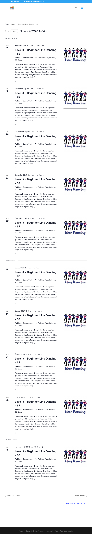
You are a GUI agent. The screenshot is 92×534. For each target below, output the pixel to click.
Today (14, 31)
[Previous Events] (5, 31)
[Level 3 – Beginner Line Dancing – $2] (75, 54)
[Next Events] (8, 31)
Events (7, 24)
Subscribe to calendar (74, 503)
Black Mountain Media (64, 531)
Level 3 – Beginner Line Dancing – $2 (35, 51)
